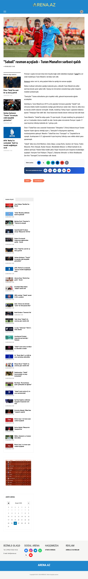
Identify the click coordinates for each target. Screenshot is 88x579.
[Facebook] (39, 163)
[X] (64, 170)
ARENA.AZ (44, 565)
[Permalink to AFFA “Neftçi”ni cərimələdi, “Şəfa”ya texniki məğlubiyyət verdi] (12, 133)
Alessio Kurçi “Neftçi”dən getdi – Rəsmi (21, 279)
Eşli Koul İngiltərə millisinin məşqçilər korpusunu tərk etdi (22, 401)
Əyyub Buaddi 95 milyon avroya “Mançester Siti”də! (22, 231)
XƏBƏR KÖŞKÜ (9, 199)
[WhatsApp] (48, 163)
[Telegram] (53, 163)
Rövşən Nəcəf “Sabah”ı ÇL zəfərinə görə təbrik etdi (21, 364)
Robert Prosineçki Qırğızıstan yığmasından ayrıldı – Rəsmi (21, 240)
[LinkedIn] (57, 163)
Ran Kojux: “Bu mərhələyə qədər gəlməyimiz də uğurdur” (23, 383)
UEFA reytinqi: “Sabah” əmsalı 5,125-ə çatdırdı (22, 296)
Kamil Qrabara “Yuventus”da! (22, 312)
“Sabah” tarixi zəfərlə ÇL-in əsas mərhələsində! (22, 392)
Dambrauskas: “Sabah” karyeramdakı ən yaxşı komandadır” (20, 374)
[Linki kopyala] (67, 163)
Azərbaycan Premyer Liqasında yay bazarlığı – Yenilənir (21, 338)
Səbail (77, 74)
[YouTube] (69, 170)
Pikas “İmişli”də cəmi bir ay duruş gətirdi (11, 91)
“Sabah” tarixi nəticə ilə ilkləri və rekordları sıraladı (23, 347)
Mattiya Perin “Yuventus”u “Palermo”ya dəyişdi (22, 222)
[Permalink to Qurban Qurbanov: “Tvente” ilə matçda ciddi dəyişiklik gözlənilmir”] (12, 105)
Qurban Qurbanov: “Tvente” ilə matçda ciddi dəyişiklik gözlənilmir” (11, 116)
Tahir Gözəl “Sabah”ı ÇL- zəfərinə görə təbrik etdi (21, 320)
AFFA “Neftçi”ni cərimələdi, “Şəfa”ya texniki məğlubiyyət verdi (11, 144)
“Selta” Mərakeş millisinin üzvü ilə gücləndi (21, 213)
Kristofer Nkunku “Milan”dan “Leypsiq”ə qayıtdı (22, 411)
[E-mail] (62, 163)
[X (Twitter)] (43, 163)
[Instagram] (50, 170)
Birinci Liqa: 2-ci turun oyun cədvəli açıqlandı (22, 445)
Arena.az (27, 81)
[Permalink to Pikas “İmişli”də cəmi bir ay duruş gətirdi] (12, 83)
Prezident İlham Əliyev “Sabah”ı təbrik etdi (21, 287)
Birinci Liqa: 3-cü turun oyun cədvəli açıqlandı (22, 420)
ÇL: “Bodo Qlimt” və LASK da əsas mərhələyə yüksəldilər (22, 356)
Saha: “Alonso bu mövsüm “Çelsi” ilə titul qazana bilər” (22, 304)
